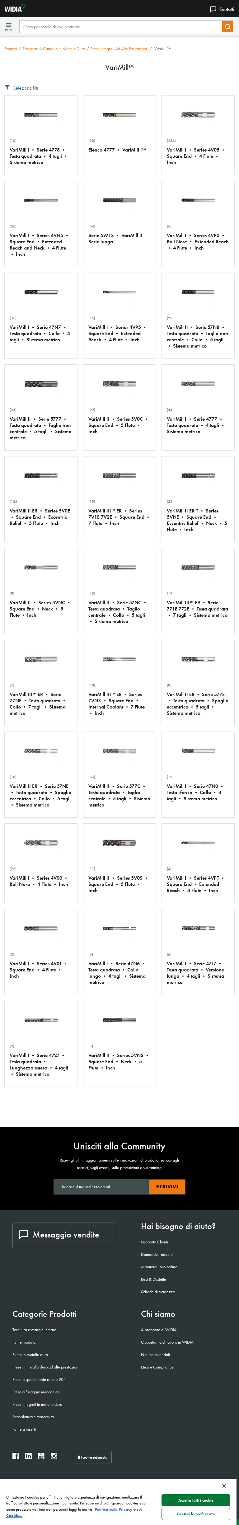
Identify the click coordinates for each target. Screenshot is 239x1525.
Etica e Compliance (157, 1367)
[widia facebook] (15, 1457)
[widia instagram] (54, 1457)
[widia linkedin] (28, 1457)
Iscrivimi (166, 1186)
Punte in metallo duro (30, 1354)
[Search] (227, 26)
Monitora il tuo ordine (159, 1267)
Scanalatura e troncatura (33, 1417)
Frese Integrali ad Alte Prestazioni (119, 48)
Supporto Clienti (154, 1242)
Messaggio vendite (66, 1234)
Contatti (226, 9)
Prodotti (11, 48)
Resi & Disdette (153, 1279)
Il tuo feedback (92, 1457)
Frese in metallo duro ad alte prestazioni (45, 1367)
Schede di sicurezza (158, 1291)
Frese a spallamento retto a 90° (39, 1379)
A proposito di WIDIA (159, 1329)
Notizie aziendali (155, 1354)
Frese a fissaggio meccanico (35, 1392)
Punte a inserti (24, 1429)
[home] (13, 10)
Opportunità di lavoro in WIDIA (167, 1342)
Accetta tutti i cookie (196, 1500)
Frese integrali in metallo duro (37, 1404)
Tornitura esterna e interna (34, 1329)
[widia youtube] (41, 1457)
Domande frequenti (157, 1254)
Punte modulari (25, 1342)
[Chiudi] (224, 1486)
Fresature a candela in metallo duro (54, 48)
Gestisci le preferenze (196, 1514)
